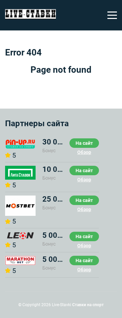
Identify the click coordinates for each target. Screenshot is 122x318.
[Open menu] (112, 15)
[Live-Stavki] (30, 15)
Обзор (84, 152)
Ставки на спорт (88, 304)
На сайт (84, 143)
